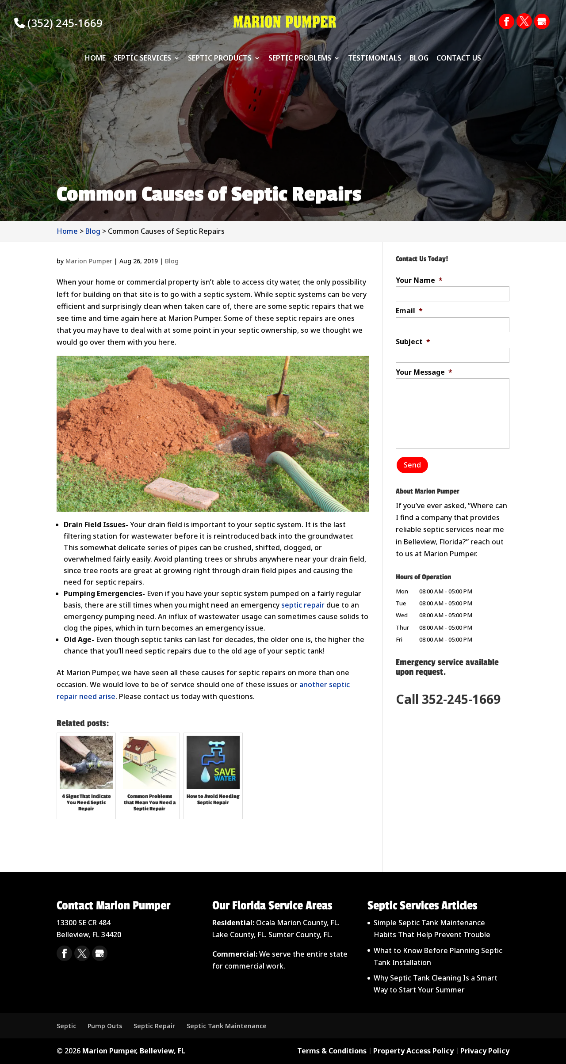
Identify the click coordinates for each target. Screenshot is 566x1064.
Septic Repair (154, 1026)
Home (95, 59)
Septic (66, 1026)
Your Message (424, 372)
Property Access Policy (413, 1051)
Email (409, 310)
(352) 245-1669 (64, 22)
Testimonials (375, 59)
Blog (418, 59)
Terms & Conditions (332, 1051)
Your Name (419, 280)
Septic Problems (299, 59)
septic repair (303, 605)
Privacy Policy (484, 1051)
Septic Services (142, 59)
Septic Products (220, 59)
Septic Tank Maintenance (227, 1026)
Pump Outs (105, 1026)
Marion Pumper (88, 261)
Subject (413, 341)
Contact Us (458, 59)
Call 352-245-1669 (448, 699)
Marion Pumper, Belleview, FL (133, 1051)
